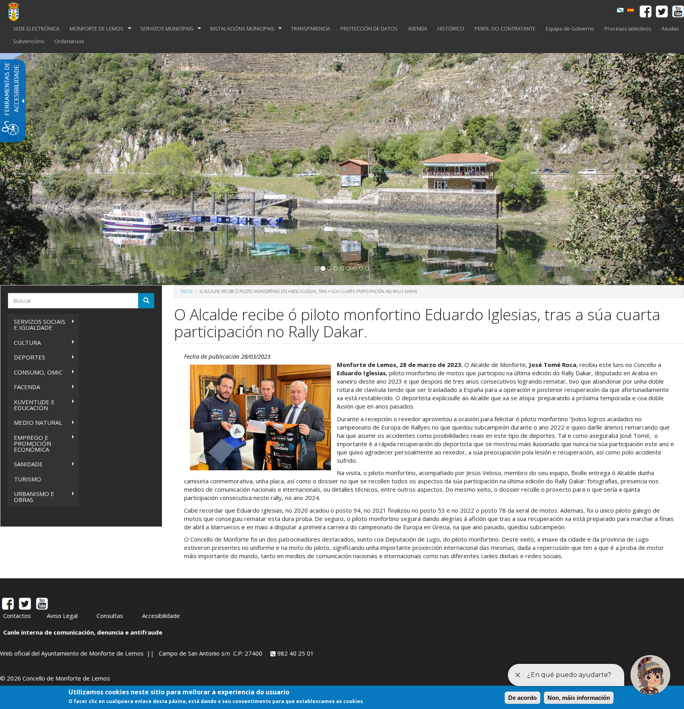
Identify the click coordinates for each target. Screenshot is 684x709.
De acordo (522, 697)
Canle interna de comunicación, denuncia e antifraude (82, 632)
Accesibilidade (161, 616)
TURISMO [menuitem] (27, 479)
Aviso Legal (62, 616)
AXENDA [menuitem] (417, 28)
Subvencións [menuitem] (28, 41)
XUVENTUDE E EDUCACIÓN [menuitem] (31, 405)
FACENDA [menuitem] (24, 387)
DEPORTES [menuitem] (26, 357)
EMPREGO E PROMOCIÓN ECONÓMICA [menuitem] (29, 443)
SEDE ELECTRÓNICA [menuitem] (36, 28)
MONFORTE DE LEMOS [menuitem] (94, 28)
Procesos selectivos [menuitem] (627, 28)
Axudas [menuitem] (669, 28)
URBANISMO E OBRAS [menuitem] (31, 497)
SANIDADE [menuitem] (25, 464)
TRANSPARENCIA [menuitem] (310, 28)
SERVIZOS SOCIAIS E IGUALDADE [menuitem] (36, 324)
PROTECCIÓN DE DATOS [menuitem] (369, 28)
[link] (620, 10)
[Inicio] (16, 11)
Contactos (17, 616)
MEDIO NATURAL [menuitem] (35, 422)
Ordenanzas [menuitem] (69, 41)
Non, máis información (578, 697)
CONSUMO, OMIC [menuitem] (35, 372)
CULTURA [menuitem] (24, 342)
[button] (317, 268)
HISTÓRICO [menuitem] (450, 28)
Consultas (110, 616)
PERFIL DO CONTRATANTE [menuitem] (505, 28)
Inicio (186, 291)
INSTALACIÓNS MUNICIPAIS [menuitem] (239, 28)
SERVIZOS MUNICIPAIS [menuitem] (164, 28)
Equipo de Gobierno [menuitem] (570, 28)
